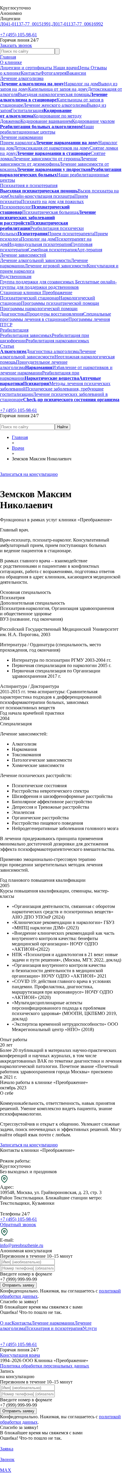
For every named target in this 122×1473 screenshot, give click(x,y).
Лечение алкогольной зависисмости (48, 354)
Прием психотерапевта (71, 233)
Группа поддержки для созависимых (37, 281)
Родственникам (15, 276)
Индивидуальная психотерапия (39, 244)
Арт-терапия (89, 249)
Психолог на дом (38, 238)
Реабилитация (14, 329)
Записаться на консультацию (29, 474)
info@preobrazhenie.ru (21, 1245)
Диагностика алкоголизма (52, 351)
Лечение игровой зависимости (56, 265)
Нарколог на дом (81, 83)
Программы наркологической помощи (39, 308)
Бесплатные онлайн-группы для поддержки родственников (58, 284)
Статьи (7, 346)
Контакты (31, 73)
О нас (6, 1322)
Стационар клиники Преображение (36, 292)
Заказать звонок (16, 45)
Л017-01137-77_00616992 (77, 23)
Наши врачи (65, 67)
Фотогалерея (53, 73)
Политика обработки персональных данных (44, 1365)
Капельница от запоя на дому (58, 89)
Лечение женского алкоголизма (55, 105)
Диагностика (13, 313)
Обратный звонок (18, 1224)
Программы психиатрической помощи (60, 303)
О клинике (11, 62)
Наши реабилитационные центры (47, 129)
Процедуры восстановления (54, 313)
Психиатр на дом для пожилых (52, 201)
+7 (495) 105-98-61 (18, 34)
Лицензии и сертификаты (26, 67)
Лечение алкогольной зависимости (35, 260)
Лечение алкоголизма (22, 78)
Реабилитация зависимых (26, 335)
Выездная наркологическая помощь (54, 94)
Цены (84, 67)
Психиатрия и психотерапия (28, 185)
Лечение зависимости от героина (46, 158)
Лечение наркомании (21, 137)
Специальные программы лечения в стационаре (55, 316)
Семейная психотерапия (52, 249)
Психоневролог (15, 206)
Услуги (90, 1328)
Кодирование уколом (93, 121)
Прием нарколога (17, 142)
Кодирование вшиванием (46, 121)
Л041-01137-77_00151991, (26, 23)
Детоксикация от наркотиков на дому (51, 147)
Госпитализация (27, 110)
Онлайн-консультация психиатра (41, 196)
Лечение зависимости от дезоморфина (48, 161)
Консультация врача (20, 1355)
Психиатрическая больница (50, 212)
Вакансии (76, 73)
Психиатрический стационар (29, 297)
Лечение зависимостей (23, 255)
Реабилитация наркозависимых (57, 340)
